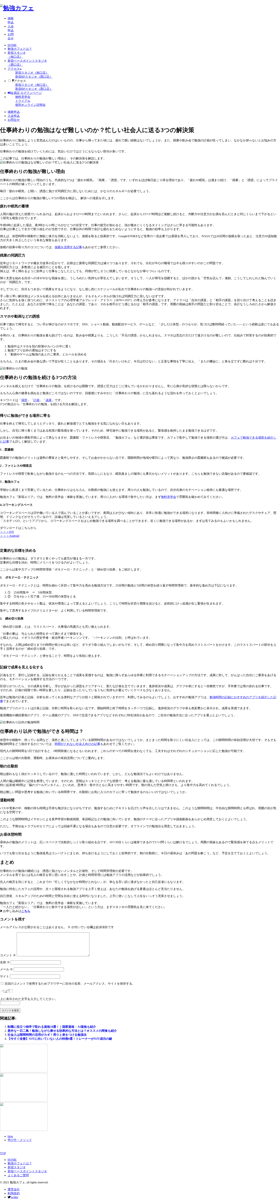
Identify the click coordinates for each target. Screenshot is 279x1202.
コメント (8, 955)
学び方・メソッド (20, 1140)
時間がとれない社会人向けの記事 (77, 744)
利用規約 (14, 1193)
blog (10, 1136)
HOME (12, 45)
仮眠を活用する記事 (68, 247)
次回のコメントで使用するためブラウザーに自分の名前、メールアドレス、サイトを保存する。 (70, 983)
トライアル (22, 100)
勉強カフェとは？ (20, 48)
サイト (4, 976)
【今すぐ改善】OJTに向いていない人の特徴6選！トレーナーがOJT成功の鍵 (60, 1038)
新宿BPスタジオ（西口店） (33, 76)
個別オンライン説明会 (30, 104)
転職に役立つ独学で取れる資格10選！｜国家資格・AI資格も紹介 (52, 1026)
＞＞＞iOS (7, 531)
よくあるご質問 (18, 1175)
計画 (36, 400)
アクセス (14, 68)
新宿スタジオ (17, 1167)
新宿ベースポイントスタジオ (27, 1171)
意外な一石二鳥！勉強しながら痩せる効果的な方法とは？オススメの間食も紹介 (62, 1030)
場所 (24, 400)
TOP (3, 1153)
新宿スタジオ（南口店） (32, 72)
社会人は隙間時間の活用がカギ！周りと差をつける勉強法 (47, 1034)
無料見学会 (22, 96)
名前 (5, 962)
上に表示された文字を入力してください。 (29, 999)
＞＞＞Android (9, 535)
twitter (14, 1197)
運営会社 (14, 1189)
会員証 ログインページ (26, 92)
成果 (49, 400)
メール (6, 969)
